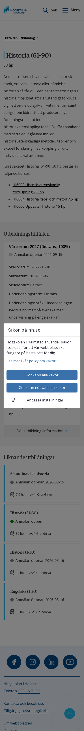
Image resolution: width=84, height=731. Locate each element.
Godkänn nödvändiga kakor (42, 387)
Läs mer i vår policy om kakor (31, 360)
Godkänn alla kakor (42, 375)
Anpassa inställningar (45, 400)
